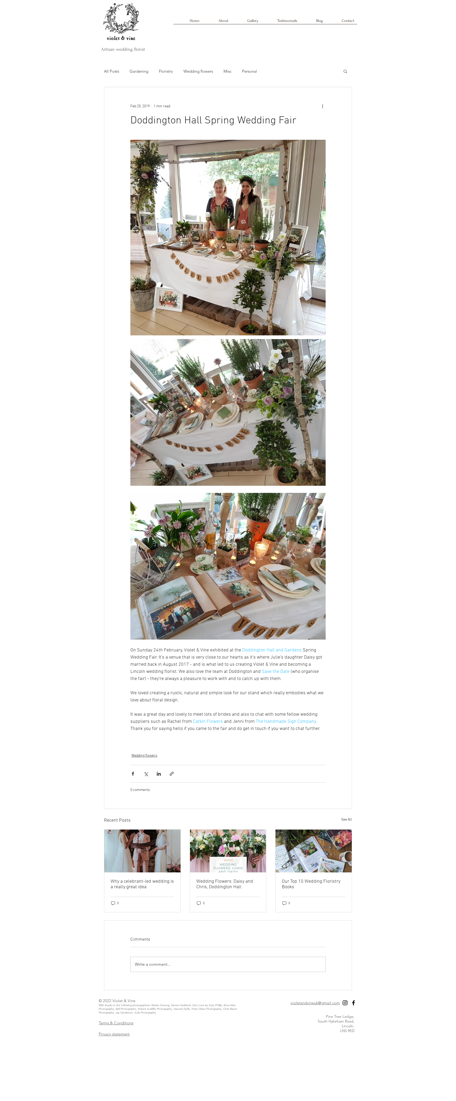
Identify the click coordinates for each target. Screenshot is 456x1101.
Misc (227, 71)
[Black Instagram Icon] (345, 1003)
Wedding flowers (198, 71)
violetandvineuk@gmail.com (315, 1002)
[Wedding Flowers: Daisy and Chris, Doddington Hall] (228, 851)
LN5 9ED (347, 1030)
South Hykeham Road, (336, 1021)
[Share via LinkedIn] (158, 773)
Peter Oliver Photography (207, 1009)
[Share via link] (171, 773)
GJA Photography (145, 1012)
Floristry (166, 71)
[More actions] (322, 106)
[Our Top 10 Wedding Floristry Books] (314, 851)
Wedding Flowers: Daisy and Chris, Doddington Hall (224, 884)
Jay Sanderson (124, 1012)
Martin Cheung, (161, 1005)
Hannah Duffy (182, 1009)
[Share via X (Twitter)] (145, 773)
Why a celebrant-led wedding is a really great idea (142, 884)
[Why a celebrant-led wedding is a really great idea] (142, 851)
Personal (249, 71)
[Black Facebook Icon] (353, 1003)
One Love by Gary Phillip (207, 1005)
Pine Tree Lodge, (340, 1016)
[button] (345, 71)
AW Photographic (126, 1009)
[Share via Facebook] (132, 773)
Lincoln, (348, 1026)
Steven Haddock (181, 1005)
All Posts (111, 71)
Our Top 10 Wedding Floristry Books (311, 884)
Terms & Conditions (116, 1022)
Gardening (139, 71)
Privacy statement (114, 1034)
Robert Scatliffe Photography (155, 1009)
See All (346, 819)
